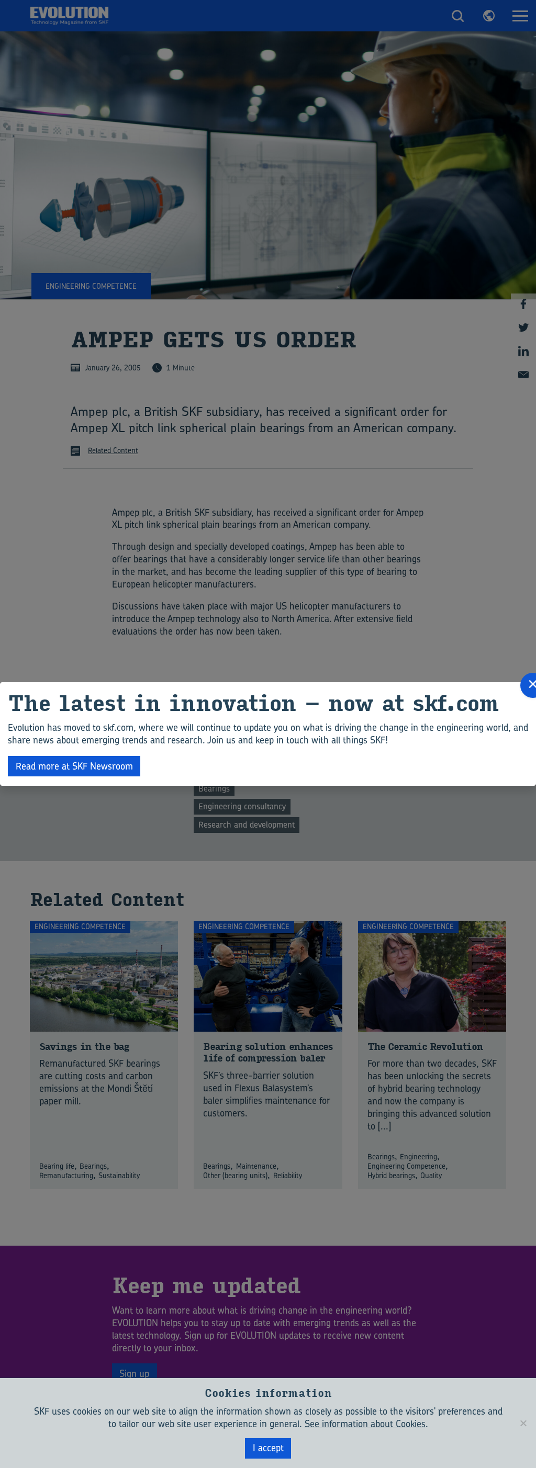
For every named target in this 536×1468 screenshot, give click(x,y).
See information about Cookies (365, 1423)
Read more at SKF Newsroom (74, 766)
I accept (268, 1447)
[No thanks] (523, 1423)
